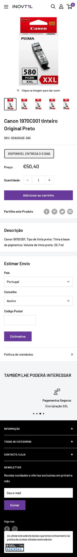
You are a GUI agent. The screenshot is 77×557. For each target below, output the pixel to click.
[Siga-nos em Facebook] (7, 529)
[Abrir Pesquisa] (53, 6)
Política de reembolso (18, 354)
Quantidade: (12, 180)
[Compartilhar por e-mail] (70, 211)
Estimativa (17, 336)
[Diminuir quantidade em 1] (27, 180)
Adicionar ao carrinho (38, 195)
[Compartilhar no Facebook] (46, 211)
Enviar (14, 505)
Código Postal (13, 311)
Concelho (10, 292)
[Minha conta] (61, 6)
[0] (69, 6)
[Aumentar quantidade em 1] (49, 180)
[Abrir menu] (6, 6)
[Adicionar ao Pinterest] (54, 211)
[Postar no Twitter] (62, 211)
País (7, 273)
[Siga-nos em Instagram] (15, 529)
